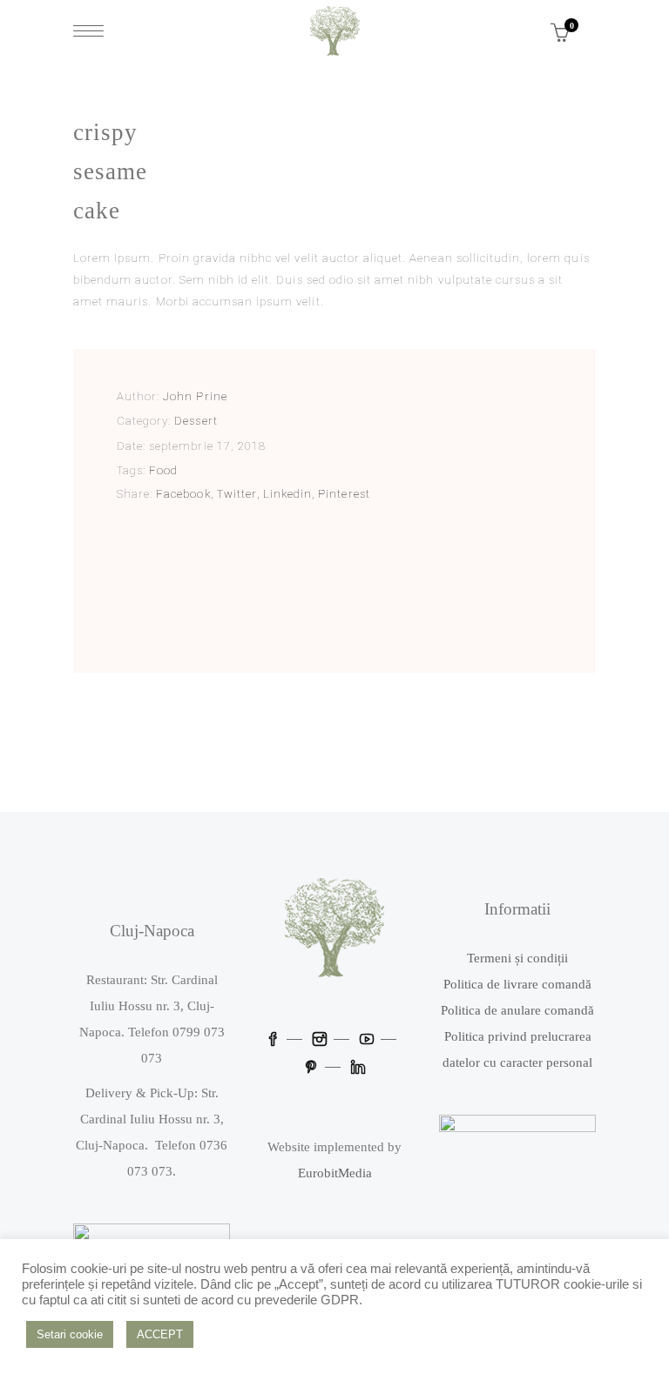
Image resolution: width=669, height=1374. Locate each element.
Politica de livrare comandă (517, 984)
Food (163, 470)
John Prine (194, 396)
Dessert (195, 420)
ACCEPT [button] (160, 1334)
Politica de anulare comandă (517, 1010)
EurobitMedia (335, 1173)
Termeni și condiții (517, 958)
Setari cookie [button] (70, 1334)
